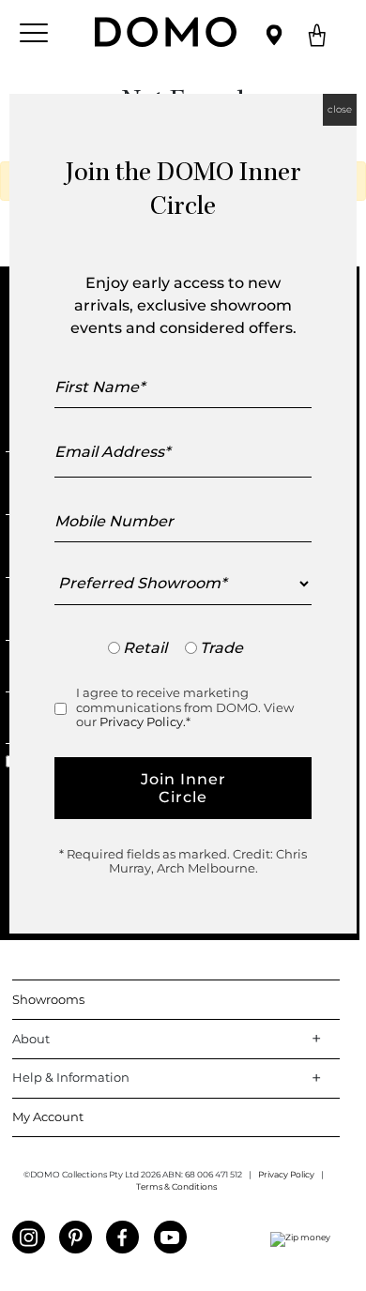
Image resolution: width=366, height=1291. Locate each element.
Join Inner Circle (183, 788)
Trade (221, 648)
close (340, 109)
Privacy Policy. (142, 721)
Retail (145, 648)
